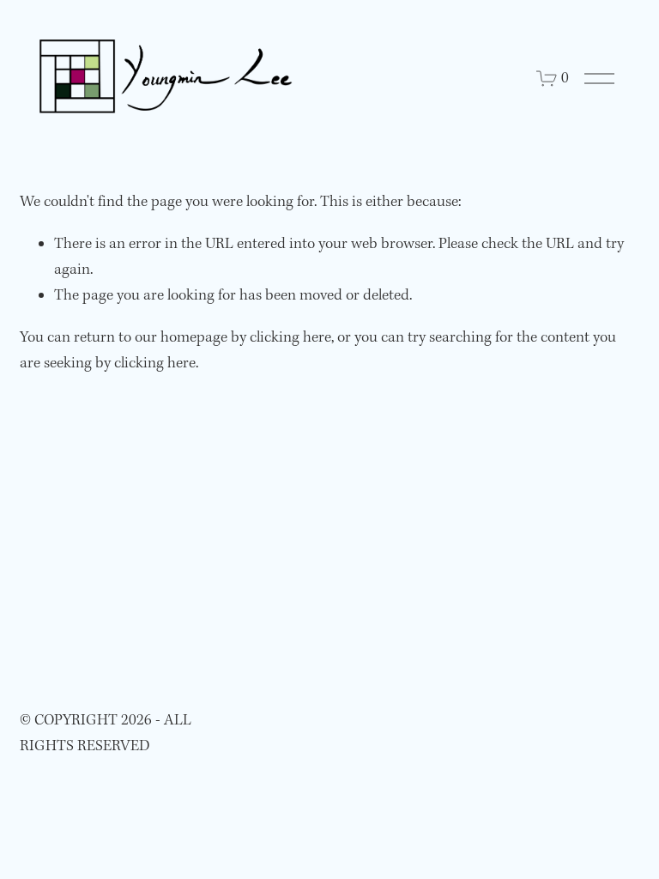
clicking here (290, 338)
